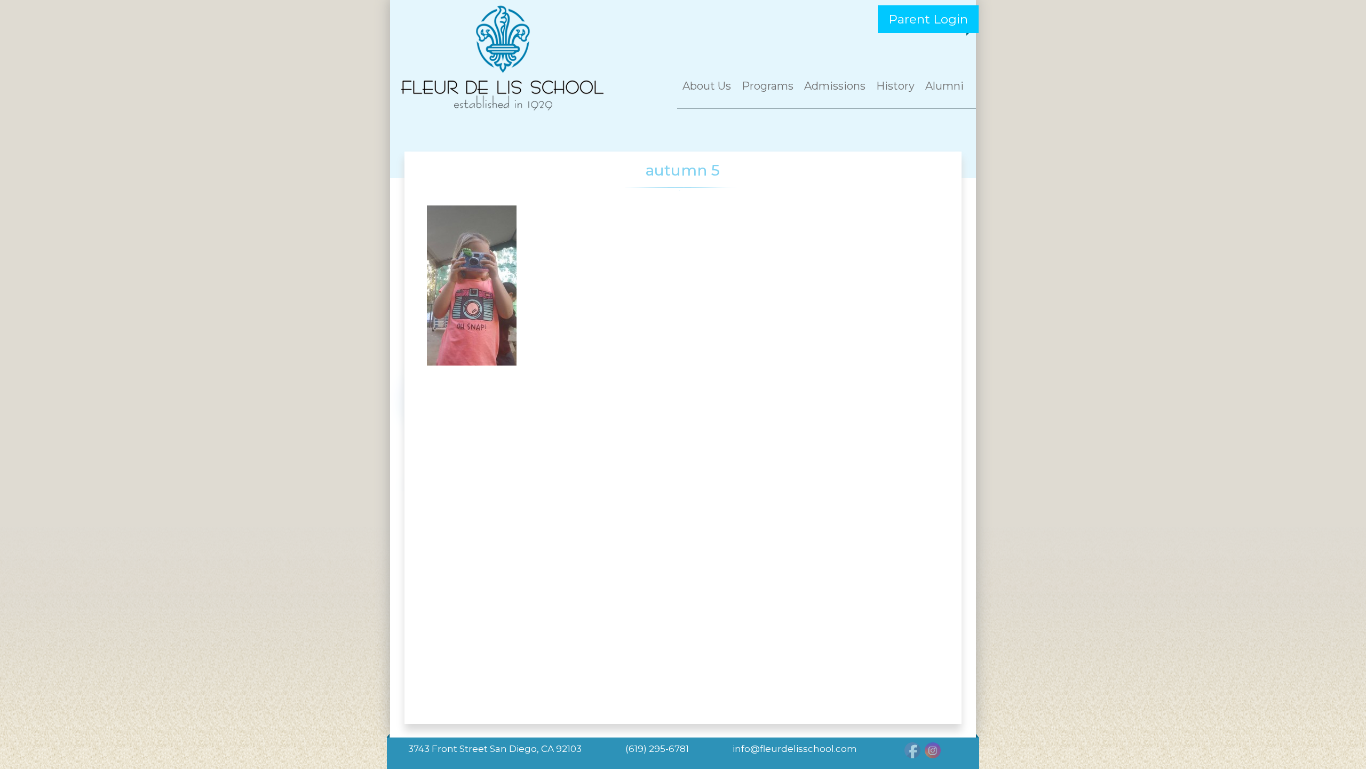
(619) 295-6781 (657, 748)
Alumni (944, 86)
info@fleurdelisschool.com (795, 748)
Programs (767, 86)
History (895, 86)
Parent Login (928, 19)
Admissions (834, 86)
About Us (706, 86)
